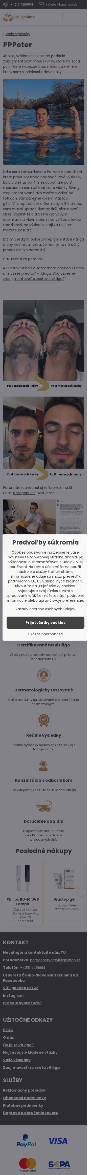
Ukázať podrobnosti (45, 634)
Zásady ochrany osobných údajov (45, 609)
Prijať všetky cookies (45, 622)
